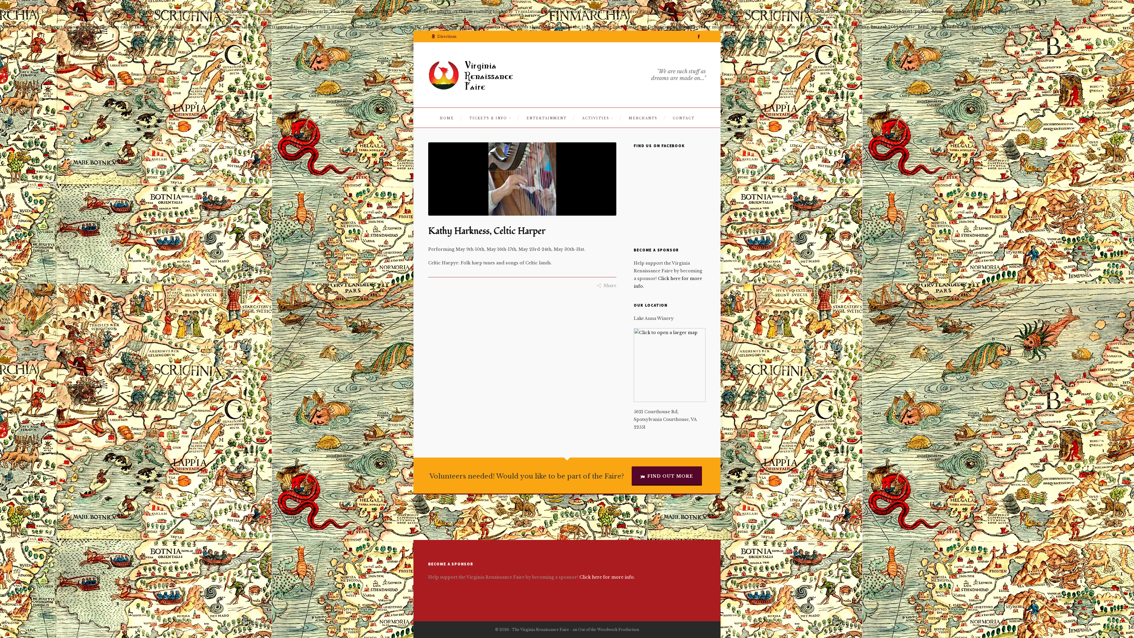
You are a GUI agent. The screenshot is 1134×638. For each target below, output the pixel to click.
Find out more (670, 476)
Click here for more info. (607, 577)
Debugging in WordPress (689, 11)
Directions (447, 36)
